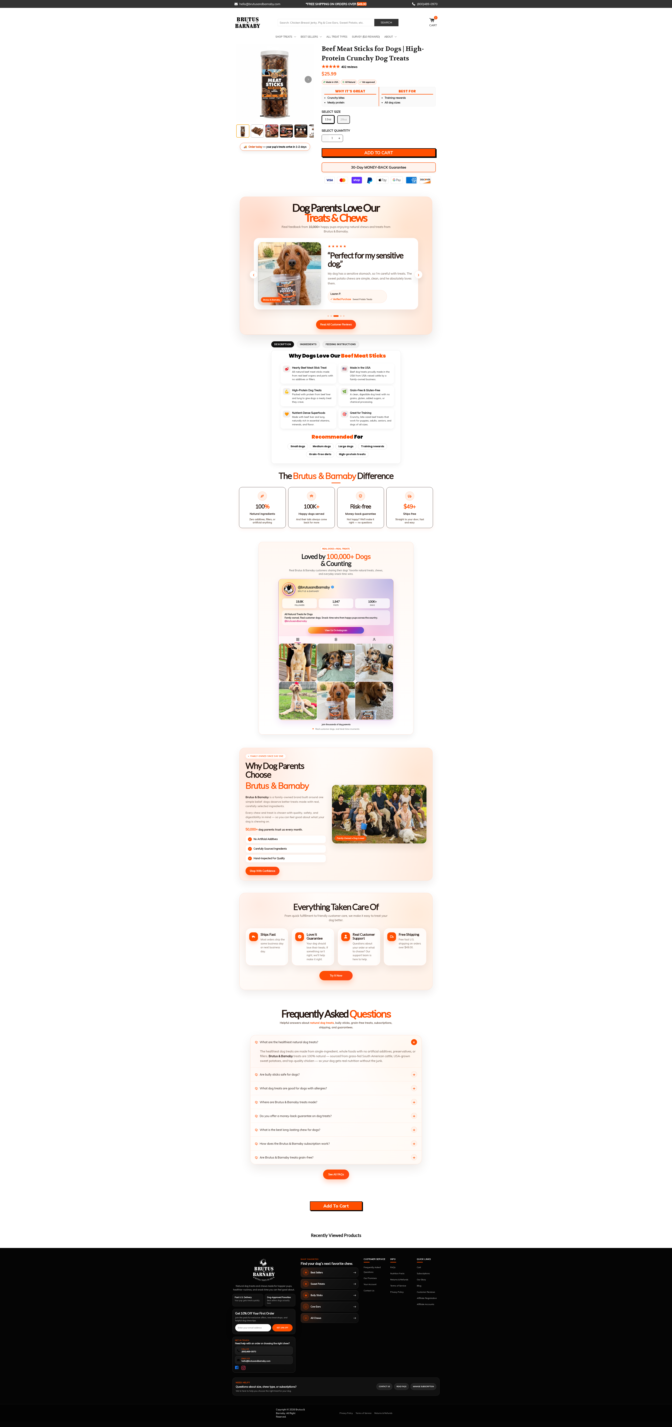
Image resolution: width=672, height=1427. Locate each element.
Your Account (370, 1284)
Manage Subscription (423, 1386)
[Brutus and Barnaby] (254, 22)
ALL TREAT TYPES (336, 36)
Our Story (421, 1279)
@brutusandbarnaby (296, 621)
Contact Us (369, 1290)
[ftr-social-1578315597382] (237, 1368)
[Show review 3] (334, 316)
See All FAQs (336, 1174)
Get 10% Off (282, 1328)
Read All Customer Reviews (336, 324)
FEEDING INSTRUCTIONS (341, 344)
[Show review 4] (339, 316)
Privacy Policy (397, 1292)
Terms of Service (398, 1285)
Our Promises (370, 1278)
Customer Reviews (426, 1292)
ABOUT (388, 36)
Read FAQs (401, 1386)
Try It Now (336, 975)
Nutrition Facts (397, 1273)
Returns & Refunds (399, 1279)
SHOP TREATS (283, 36)
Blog (419, 1285)
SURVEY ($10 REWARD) (366, 36)
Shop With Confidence (262, 871)
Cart (419, 1267)
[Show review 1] (328, 316)
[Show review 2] (331, 316)
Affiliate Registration (427, 1298)
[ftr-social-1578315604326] (243, 1368)
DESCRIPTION (282, 344)
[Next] (308, 79)
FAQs (393, 1267)
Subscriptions (423, 1273)
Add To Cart (336, 1206)
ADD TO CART (378, 152)
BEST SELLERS (309, 36)
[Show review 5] (344, 316)
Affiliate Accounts (425, 1304)
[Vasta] (264, 1270)
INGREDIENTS (308, 344)
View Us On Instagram (336, 630)
